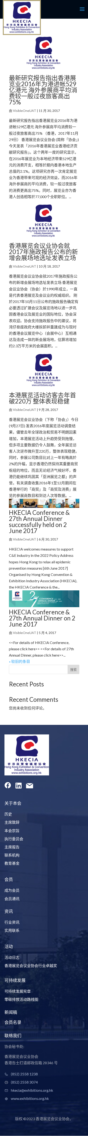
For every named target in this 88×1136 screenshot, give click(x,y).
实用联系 (11, 930)
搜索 (73, 669)
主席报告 (11, 847)
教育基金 (11, 863)
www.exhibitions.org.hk (30, 1098)
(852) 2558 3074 (24, 1082)
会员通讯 (11, 898)
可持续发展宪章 (17, 991)
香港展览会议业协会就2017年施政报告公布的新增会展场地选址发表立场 (43, 252)
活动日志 (11, 957)
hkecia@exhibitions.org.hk (32, 1090)
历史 (8, 814)
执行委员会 (13, 839)
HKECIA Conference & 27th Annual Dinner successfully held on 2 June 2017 (39, 521)
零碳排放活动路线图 (21, 999)
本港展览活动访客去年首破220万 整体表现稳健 (42, 398)
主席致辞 (11, 822)
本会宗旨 (11, 830)
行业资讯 (11, 922)
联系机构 (11, 855)
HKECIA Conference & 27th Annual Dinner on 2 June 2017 (42, 618)
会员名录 (12, 1022)
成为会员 (11, 890)
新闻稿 (10, 1012)
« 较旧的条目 (19, 661)
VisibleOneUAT (24, 111)
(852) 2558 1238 (24, 1074)
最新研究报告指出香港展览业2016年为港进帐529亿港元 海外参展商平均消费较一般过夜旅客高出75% (43, 90)
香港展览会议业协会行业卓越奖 (30, 965)
